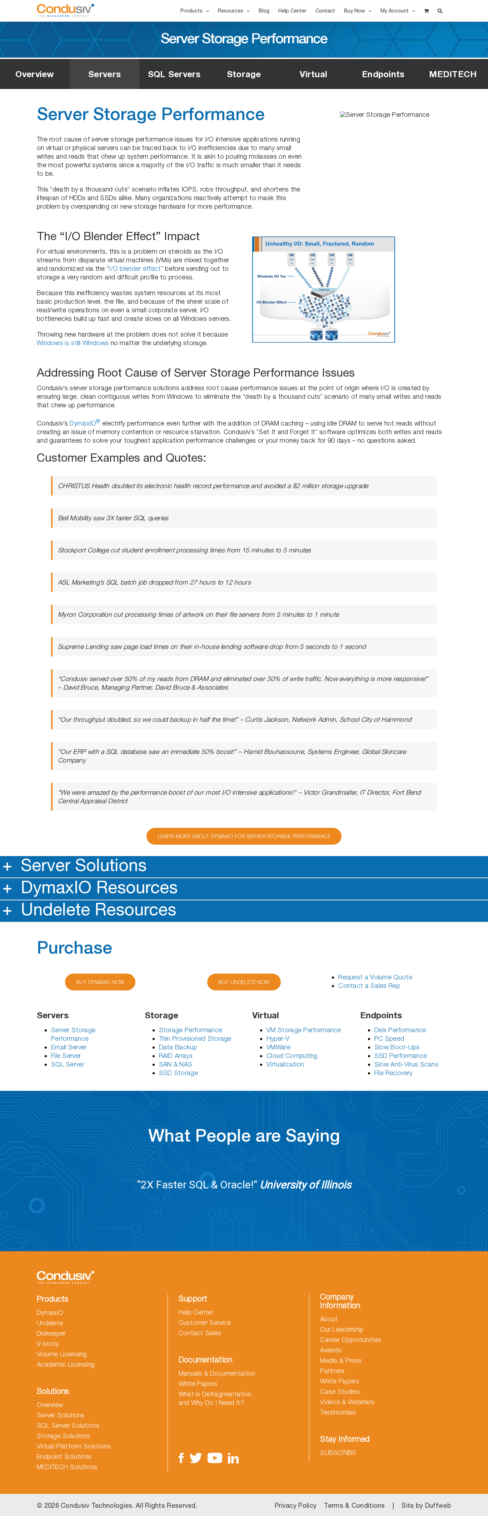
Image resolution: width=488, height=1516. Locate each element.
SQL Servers (174, 74)
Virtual (313, 74)
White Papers (198, 1383)
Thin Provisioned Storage (195, 1038)
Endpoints (383, 74)
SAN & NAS (176, 1064)
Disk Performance (400, 1030)
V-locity (48, 1343)
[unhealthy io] (323, 239)
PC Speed (389, 1038)
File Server (66, 1055)
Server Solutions (61, 1415)
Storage (244, 74)
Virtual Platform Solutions (74, 1446)
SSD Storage (178, 1073)
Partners (332, 1371)
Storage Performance (191, 1030)
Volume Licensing (62, 1354)
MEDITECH (453, 74)
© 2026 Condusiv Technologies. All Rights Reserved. (117, 1505)
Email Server (69, 1047)
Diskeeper (51, 1333)
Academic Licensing (65, 1364)
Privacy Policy (296, 1505)
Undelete (50, 1323)
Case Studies (340, 1391)
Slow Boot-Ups (397, 1047)
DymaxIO (85, 423)
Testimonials (338, 1412)
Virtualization (285, 1064)
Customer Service (205, 1322)
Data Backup (178, 1047)
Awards (331, 1350)
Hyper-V (278, 1038)
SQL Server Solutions (68, 1425)
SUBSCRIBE (338, 1452)
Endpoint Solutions (64, 1456)
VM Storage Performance (304, 1030)
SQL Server (67, 1064)
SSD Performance (400, 1055)
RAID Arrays (176, 1055)
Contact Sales (200, 1333)
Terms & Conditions (354, 1505)
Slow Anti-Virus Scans (406, 1064)
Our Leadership (342, 1329)
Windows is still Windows (73, 343)
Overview (34, 74)
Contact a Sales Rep (369, 985)
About (329, 1319)
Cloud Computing (292, 1055)
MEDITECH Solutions (67, 1467)
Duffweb (438, 1505)
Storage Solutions (63, 1436)
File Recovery (393, 1073)
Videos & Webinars (347, 1402)
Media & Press (341, 1360)
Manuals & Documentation (217, 1373)
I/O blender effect (135, 268)
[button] (440, 10)
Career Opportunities (350, 1339)
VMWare (278, 1047)
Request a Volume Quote (375, 977)
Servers (104, 74)
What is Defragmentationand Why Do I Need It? (215, 1398)
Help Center (196, 1312)
